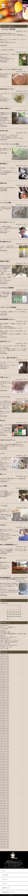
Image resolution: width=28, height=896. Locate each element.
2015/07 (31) (5, 782)
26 (12, 616)
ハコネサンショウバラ (7, 50)
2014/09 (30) (5, 798)
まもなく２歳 (4, 648)
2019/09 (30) (5, 700)
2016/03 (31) (5, 769)
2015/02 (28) (5, 790)
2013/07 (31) (5, 821)
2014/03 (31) (5, 808)
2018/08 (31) (5, 722)
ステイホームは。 (5, 396)
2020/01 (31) (5, 694)
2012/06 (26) (5, 842)
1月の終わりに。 (5, 625)
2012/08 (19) (5, 839)
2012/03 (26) (5, 847)
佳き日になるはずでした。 (8, 440)
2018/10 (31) (5, 718)
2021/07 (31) (5, 664)
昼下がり (3, 635)
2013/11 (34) (5, 815)
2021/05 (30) (5, 668)
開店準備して (4, 163)
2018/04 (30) (5, 728)
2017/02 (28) (5, 751)
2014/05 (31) (5, 805)
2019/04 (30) (5, 708)
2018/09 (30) (5, 720)
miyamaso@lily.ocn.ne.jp (15, 867)
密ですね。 (3, 558)
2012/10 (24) (5, 836)
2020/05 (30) (5, 687)
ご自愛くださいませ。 (7, 646)
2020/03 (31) (5, 690)
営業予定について (5, 341)
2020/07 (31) (5, 684)
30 (20, 616)
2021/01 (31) (5, 674)
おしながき (5, 875)
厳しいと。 (3, 474)
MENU (25, 2)
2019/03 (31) (5, 710)
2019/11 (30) (5, 697)
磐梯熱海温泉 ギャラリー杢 (14, 895)
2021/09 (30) (5, 661)
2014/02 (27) (5, 810)
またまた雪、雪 (5, 643)
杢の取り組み (4, 130)
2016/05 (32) (5, 766)
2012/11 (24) (5, 834)
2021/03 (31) (5, 671)
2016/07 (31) (5, 762)
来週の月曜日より (5, 108)
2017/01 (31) (5, 753)
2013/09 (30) (5, 818)
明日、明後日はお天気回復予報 (9, 641)
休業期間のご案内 (6, 632)
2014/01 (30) (5, 811)
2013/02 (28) (5, 829)
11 (9, 611)
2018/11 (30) (5, 717)
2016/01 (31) (5, 772)
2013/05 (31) (5, 825)
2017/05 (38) (5, 746)
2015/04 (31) (5, 787)
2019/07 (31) (5, 704)
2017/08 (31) (5, 741)
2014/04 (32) (5, 807)
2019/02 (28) (5, 712)
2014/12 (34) (5, 793)
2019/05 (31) (5, 707)
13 (14, 611)
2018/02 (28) (5, 731)
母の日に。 (3, 420)
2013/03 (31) (5, 828)
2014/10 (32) (5, 797)
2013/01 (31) (5, 831)
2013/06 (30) (5, 823)
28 (16, 616)
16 (20, 611)
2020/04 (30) (5, 689)
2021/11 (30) (5, 658)
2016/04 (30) (5, 767)
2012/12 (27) (5, 833)
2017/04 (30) (5, 748)
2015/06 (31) (5, 784)
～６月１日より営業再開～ (8, 29)
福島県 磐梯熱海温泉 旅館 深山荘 (8, 0)
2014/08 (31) (5, 800)
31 (7, 618)
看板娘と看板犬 (5, 261)
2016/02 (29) (5, 771)
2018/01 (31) (5, 733)
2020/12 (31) (5, 676)
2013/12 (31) (5, 813)
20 (14, 614)
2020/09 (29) (5, 681)
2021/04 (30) (5, 669)
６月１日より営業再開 (7, 287)
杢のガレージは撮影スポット (9, 627)
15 (18, 611)
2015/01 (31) (5, 792)
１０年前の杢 (4, 628)
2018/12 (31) (5, 715)
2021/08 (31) (5, 663)
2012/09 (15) (5, 838)
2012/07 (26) (5, 841)
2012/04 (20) (5, 846)
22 (18, 614)
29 (18, 616)
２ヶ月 (2, 453)
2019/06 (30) (5, 705)
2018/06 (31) (5, 725)
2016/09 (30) (5, 759)
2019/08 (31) (5, 702)
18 (10, 614)
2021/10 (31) (5, 659)
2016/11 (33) (5, 756)
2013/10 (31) (5, 816)
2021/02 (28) (5, 672)
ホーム (4, 870)
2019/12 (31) (5, 695)
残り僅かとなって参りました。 (9, 637)
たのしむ (4, 883)
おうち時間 (3, 486)
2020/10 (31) (5, 679)
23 (20, 614)
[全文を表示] (3, 45)
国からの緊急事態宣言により (9, 544)
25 (10, 616)
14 (16, 611)
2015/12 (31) (5, 774)
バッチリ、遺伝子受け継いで (9, 357)
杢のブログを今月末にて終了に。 (10, 645)
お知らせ (3, 630)
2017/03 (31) (5, 749)
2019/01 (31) (5, 713)
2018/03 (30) (5, 730)
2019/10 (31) (5, 699)
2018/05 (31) (5, 726)
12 (12, 611)
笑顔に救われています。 (7, 89)
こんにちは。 (4, 505)
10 (7, 611)
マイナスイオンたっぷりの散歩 (9, 144)
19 (12, 614)
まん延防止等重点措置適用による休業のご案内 (13, 633)
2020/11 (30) (5, 677)
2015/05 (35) (5, 785)
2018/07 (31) (5, 723)
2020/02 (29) (5, 692)
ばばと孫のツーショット (7, 222)
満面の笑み (3, 183)
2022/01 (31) (5, 655)
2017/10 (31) (5, 738)
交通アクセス (5, 887)
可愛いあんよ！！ (5, 377)
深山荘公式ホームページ (8, 892)
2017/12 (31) (5, 735)
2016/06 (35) (5, 764)
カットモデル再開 (5, 202)
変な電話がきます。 (6, 241)
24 (7, 616)
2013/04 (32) (5, 826)
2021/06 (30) (5, 666)
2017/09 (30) (5, 740)
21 (16, 614)
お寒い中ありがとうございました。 (10, 640)
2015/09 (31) (5, 779)
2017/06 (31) (5, 744)
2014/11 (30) (5, 795)
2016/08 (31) (5, 761)
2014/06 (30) (5, 803)
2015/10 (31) (5, 777)
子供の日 (3, 525)
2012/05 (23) (5, 844)
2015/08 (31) (5, 780)
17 (7, 614)
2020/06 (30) (5, 686)
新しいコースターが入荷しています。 (11, 69)
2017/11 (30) (5, 736)
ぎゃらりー (5, 879)
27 (14, 616)
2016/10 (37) (5, 758)
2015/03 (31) (5, 789)
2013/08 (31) (5, 820)
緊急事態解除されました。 (8, 319)
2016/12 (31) (5, 754)
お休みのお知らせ (6, 638)
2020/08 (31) (5, 682)
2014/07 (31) (5, 802)
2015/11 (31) (5, 776)
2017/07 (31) (5, 743)
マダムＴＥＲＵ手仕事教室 (8, 307)
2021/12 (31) (5, 656)
